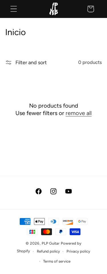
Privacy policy (78, 251)
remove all (79, 113)
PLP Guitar (51, 243)
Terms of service (56, 261)
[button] (13, 9)
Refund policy (48, 251)
